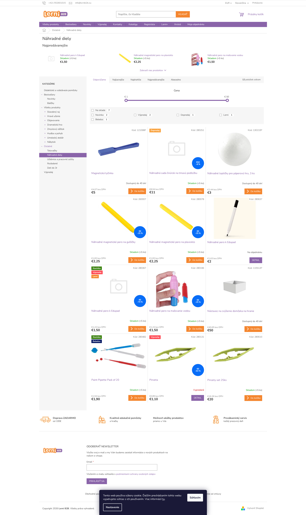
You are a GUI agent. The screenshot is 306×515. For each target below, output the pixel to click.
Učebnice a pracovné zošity (60, 159)
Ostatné (48, 146)
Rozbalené (52, 163)
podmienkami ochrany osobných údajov (135, 474)
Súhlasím (195, 497)
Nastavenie (112, 507)
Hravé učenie (53, 116)
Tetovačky (52, 150)
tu (163, 499)
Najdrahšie (136, 79)
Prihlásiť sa (96, 481)
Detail (256, 260)
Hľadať (182, 14)
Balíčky (50, 103)
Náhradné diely (54, 154)
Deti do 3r (52, 167)
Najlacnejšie (118, 79)
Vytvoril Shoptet (255, 508)
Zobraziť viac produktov (151, 70)
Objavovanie (53, 120)
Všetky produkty (52, 107)
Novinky (51, 98)
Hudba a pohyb (55, 133)
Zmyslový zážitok (55, 129)
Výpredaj (48, 172)
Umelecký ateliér (55, 137)
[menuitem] (50, 24)
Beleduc (101, 119)
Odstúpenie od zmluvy (210, 493)
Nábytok (51, 141)
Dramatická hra (54, 124)
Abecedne (176, 79)
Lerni (227, 114)
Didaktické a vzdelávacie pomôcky (60, 90)
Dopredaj (187, 114)
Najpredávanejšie (156, 79)
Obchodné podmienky (96, 493)
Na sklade (102, 110)
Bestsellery (49, 94)
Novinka (101, 114)
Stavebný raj (53, 111)
